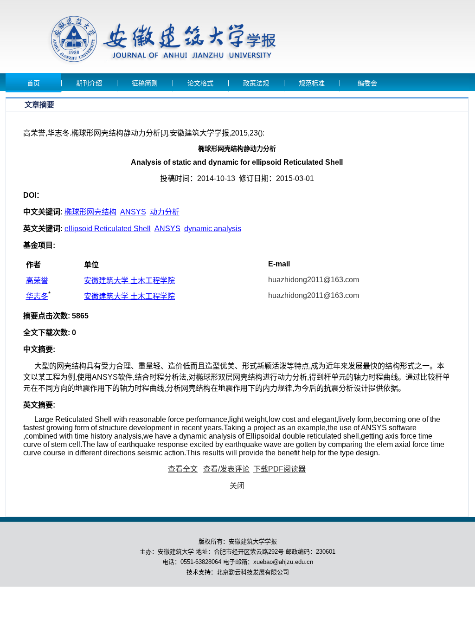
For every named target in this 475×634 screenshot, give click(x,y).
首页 (33, 83)
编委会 (367, 83)
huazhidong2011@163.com (313, 280)
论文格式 (200, 83)
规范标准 (312, 83)
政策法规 (256, 83)
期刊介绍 (89, 83)
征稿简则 (145, 83)
